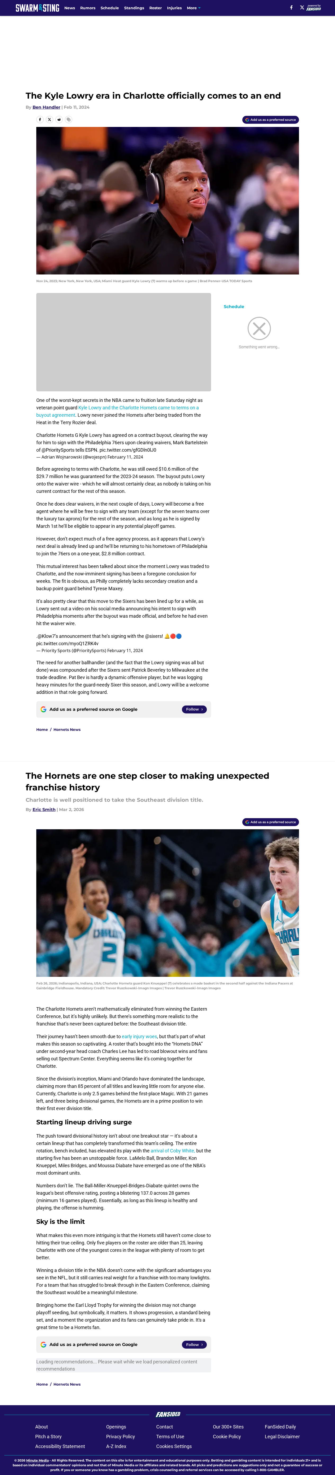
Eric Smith (44, 809)
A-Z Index (116, 1446)
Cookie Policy (227, 1436)
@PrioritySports (58, 450)
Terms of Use (170, 1436)
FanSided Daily (280, 1427)
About (41, 1427)
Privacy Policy (120, 1436)
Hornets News (67, 729)
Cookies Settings (174, 1446)
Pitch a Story (48, 1436)
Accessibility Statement (60, 1446)
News (69, 8)
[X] (302, 7)
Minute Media (37, 1460)
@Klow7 (46, 636)
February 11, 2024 (125, 457)
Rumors (87, 8)
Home (42, 729)
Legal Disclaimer (282, 1436)
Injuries (174, 8)
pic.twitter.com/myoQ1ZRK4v (67, 643)
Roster (155, 8)
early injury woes (139, 1036)
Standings (134, 8)
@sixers (153, 636)
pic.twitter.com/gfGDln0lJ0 (128, 450)
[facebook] (291, 7)
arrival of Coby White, (173, 1150)
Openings (116, 1427)
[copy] (68, 119)
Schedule (110, 8)
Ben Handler (46, 107)
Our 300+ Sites (228, 1427)
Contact (164, 1427)
